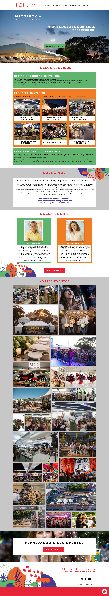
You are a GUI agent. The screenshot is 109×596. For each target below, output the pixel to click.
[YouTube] (89, 579)
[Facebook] (85, 579)
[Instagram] (81, 579)
